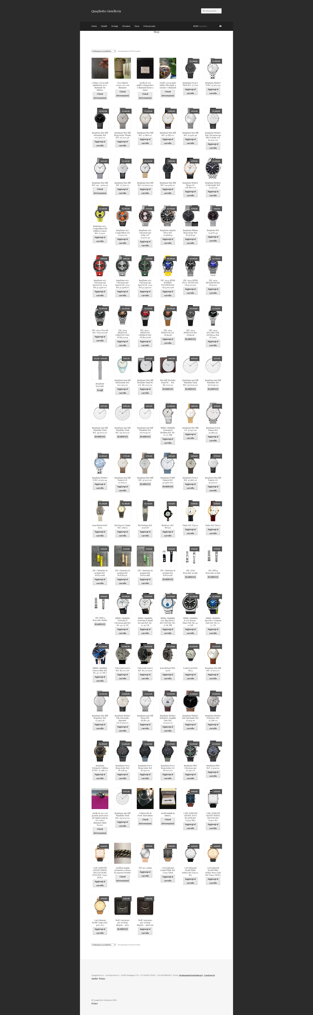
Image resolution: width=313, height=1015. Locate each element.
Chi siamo (126, 26)
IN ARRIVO (190, 339)
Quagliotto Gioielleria (106, 11)
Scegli (100, 390)
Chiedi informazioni (100, 96)
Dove (137, 26)
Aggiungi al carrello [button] (190, 91)
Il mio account (149, 26)
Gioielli (104, 26)
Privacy (102, 978)
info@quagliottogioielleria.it (191, 975)
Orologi (114, 26)
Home (94, 26)
